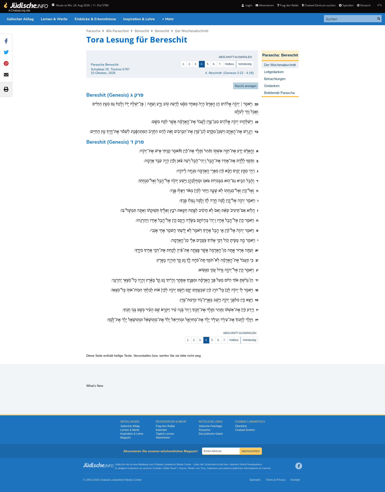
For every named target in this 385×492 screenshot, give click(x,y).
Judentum (212, 468)
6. (214, 64)
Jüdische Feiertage (210, 426)
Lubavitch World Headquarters (245, 464)
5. (208, 64)
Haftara (229, 64)
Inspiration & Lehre (139, 19)
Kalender (161, 430)
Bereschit (142, 31)
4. (202, 64)
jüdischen (238, 468)
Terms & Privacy (275, 479)
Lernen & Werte (54, 19)
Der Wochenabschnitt (191, 31)
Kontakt (295, 479)
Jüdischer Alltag (20, 19)
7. (220, 64)
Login (248, 5)
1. (183, 64)
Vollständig (245, 64)
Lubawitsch (170, 464)
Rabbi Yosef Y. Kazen (174, 468)
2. (190, 64)
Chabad (158, 464)
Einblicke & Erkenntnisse (95, 19)
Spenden (348, 5)
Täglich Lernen (165, 433)
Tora (202, 468)
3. (196, 64)
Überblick (241, 426)
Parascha (93, 31)
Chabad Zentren (245, 430)
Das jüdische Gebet (211, 433)
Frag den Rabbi (289, 5)
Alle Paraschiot (117, 31)
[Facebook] (298, 466)
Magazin (125, 437)
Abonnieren (163, 437)
